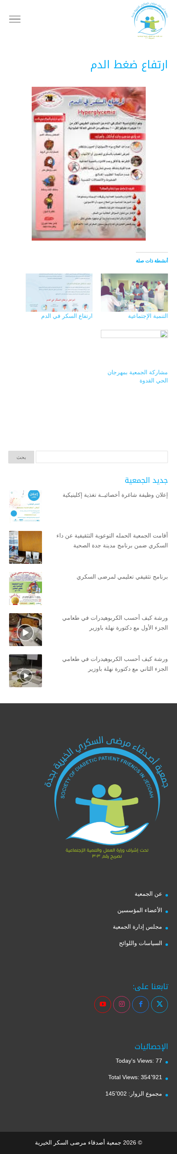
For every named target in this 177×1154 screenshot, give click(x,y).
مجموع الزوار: (144, 1093)
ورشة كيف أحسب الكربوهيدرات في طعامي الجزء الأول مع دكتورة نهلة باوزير (115, 622)
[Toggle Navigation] (15, 21)
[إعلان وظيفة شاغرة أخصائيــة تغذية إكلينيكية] (25, 508)
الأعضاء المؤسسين (139, 910)
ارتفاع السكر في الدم (67, 316)
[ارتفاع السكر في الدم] (59, 292)
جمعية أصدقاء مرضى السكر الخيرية (78, 1142)
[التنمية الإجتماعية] (134, 292)
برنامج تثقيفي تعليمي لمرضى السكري (122, 576)
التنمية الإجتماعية (148, 316)
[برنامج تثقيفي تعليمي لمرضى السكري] (25, 590)
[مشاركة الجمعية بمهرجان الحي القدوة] (134, 349)
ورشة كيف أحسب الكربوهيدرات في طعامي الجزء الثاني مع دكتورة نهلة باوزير (115, 664)
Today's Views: (136, 1060)
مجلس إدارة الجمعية (137, 926)
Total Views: (124, 1077)
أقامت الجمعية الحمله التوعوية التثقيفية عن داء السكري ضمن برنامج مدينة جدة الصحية (112, 540)
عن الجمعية (148, 893)
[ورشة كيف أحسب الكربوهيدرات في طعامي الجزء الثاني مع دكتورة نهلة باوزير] (25, 672)
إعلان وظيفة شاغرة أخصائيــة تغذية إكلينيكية (115, 494)
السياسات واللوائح (140, 943)
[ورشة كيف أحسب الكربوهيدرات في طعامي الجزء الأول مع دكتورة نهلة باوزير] (25, 631)
